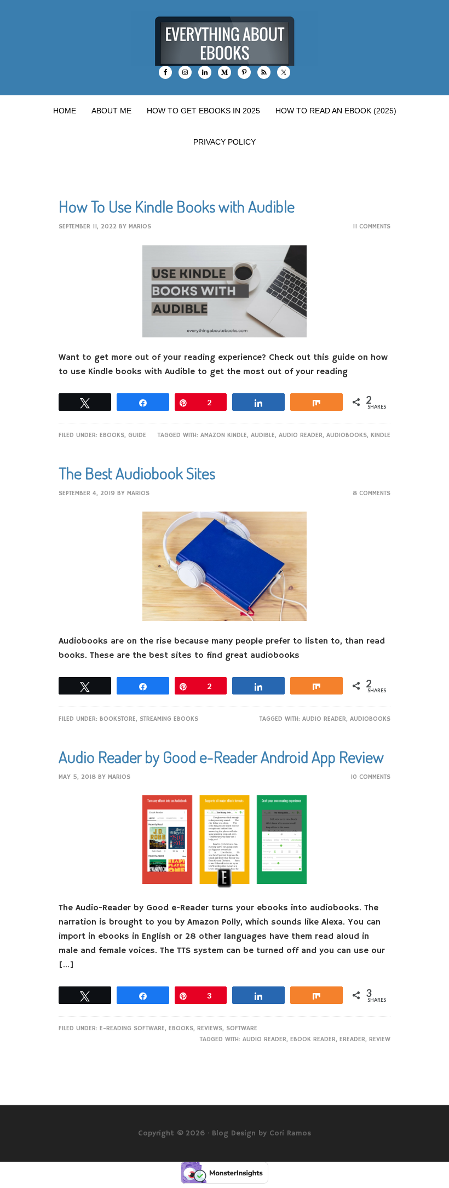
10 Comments (370, 777)
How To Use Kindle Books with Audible (177, 206)
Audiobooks (346, 435)
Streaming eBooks (169, 719)
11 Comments (371, 226)
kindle (380, 435)
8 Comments (371, 493)
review (379, 1039)
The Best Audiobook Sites (137, 472)
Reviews (209, 1028)
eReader (352, 1039)
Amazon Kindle (223, 435)
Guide (137, 435)
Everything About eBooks (224, 38)
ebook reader (313, 1039)
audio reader (301, 435)
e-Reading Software (132, 1028)
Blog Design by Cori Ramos (261, 1133)
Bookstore (118, 719)
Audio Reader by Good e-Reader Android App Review (221, 756)
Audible (263, 435)
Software (241, 1028)
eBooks (112, 435)
